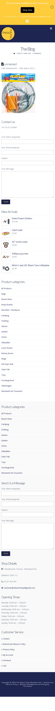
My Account (8, 655)
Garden (4, 331)
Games (4, 326)
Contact (6, 638)
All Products (6, 288)
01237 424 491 (11, 16)
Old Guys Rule (7, 364)
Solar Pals (5, 369)
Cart (4, 665)
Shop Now (27, 10)
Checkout (7, 660)
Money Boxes (7, 353)
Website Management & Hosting (33, 684)
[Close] (52, 7)
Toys (3, 375)
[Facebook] (27, 21)
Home (4, 337)
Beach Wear (6, 299)
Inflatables (5, 342)
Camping (5, 315)
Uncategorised (7, 380)
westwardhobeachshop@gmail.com (36, 16)
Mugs (3, 358)
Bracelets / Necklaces (10, 310)
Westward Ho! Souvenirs (11, 391)
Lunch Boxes (7, 348)
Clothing (4, 321)
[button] (51, 28)
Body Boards (7, 304)
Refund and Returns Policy (14, 644)
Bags (3, 294)
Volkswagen (6, 385)
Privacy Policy (9, 649)
